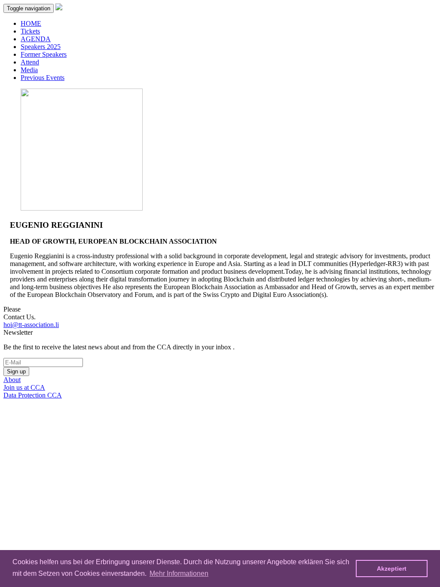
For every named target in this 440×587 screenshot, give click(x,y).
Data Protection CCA (32, 395)
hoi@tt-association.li (31, 324)
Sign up (16, 371)
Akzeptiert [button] (391, 568)
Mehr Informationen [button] (179, 573)
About (12, 379)
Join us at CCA (24, 387)
